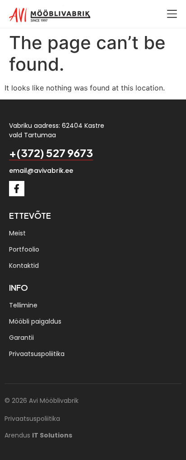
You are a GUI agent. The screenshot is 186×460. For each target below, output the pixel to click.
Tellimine (23, 305)
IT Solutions (52, 435)
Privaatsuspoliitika (37, 353)
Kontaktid (24, 265)
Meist (17, 233)
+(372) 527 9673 (51, 152)
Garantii (21, 337)
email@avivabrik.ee (41, 170)
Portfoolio (24, 249)
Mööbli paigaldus (35, 321)
